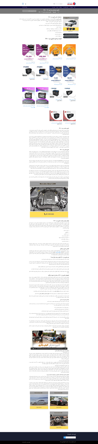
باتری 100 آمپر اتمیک (45, 78)
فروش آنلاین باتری (73, 0)
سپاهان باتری (58, 252)
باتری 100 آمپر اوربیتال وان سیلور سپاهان (42, 105)
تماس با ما (53, 7)
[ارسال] (54, 4)
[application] (49, 339)
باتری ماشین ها (66, 7)
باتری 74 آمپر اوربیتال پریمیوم (30, 63)
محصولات (71, 7)
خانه (74, 7)
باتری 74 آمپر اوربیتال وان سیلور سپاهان (29, 105)
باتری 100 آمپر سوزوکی (72, 99)
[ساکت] (33, 348)
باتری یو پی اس (57, 0)
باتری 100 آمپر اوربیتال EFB (72, 84)
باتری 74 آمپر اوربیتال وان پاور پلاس (56, 123)
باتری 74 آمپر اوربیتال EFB (58, 84)
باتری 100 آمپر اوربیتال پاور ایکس (71, 58)
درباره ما (57, 7)
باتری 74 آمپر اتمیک (32, 78)
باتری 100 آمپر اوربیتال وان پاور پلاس (70, 123)
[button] (25, 4)
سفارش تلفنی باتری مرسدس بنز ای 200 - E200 (70, 37)
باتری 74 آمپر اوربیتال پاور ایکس (57, 58)
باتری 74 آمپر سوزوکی (59, 99)
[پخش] (66, 348)
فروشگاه (60, 7)
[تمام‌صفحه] (31, 348)
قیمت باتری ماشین (67, 0)
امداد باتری (62, 0)
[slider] (50, 348)
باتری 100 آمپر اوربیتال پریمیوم (44, 63)
